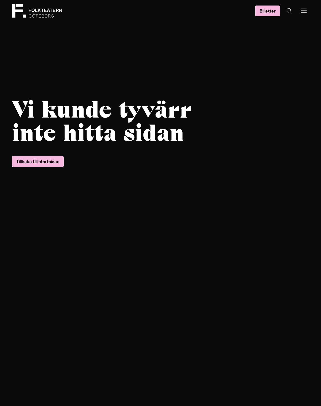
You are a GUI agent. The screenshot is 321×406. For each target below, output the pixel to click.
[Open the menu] (303, 11)
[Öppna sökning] (289, 11)
